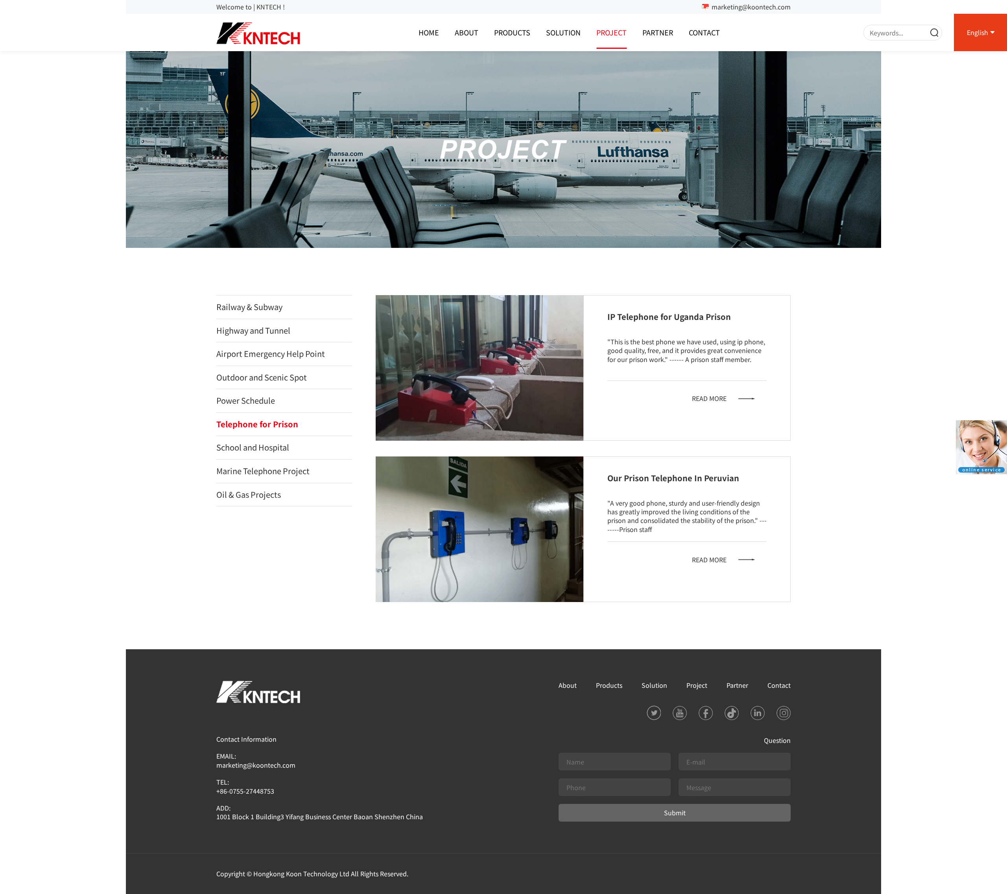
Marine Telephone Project (263, 471)
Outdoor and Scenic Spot (261, 377)
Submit (675, 812)
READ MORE (709, 398)
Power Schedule (245, 400)
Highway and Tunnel (253, 330)
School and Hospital (252, 447)
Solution (563, 32)
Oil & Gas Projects (248, 494)
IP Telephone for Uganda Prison (669, 316)
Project (611, 32)
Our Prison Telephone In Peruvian (673, 478)
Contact (704, 32)
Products (512, 32)
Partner (657, 32)
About (466, 32)
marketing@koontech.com (751, 6)
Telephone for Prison (257, 424)
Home (429, 32)
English (977, 32)
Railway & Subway (249, 306)
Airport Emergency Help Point (270, 353)
